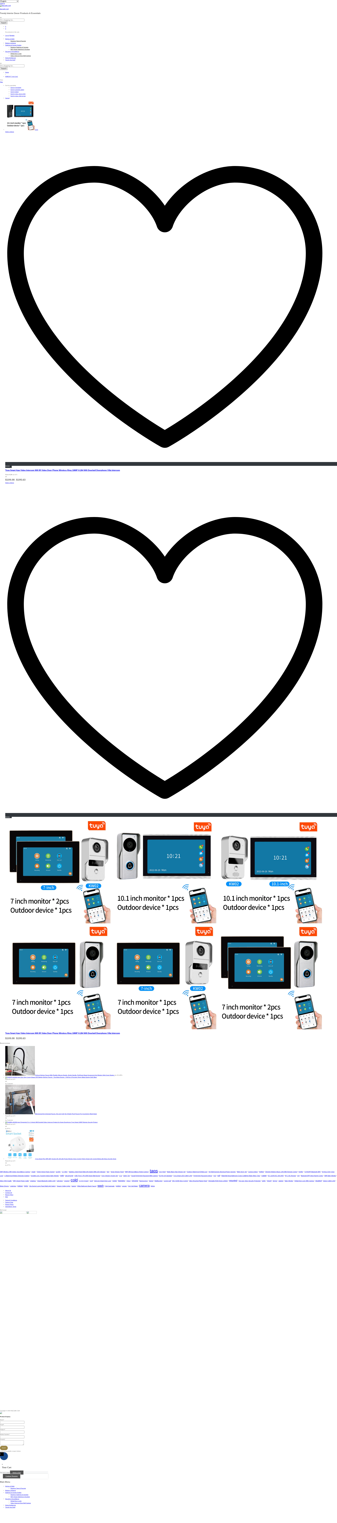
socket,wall (167, 1181)
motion (261, 1172)
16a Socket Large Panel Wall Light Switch (42, 1186)
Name (2, 1420)
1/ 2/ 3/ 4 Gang (83, 1181)
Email (2, 1424)
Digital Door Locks (16, 53)
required (66, 1181)
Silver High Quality (6, 1181)
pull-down (60, 1181)
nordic (301, 1172)
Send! (4, 1448)
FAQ (6, 1197)
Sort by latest (15, 91)
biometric (121, 1181)
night (62, 1176)
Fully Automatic (110, 1186)
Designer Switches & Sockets (19, 47)
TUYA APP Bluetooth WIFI (312, 1172)
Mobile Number (5, 1434)
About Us (8, 1190)
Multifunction (158, 1181)
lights (26, 1186)
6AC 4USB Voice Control (180, 1181)
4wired (151, 1181)
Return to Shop (17, 1472)
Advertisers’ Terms (10, 1206)
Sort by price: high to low (18, 96)
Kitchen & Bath (9, 1486)
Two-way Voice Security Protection (250, 1181)
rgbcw (128, 1181)
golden (118, 1186)
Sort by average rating (17, 89)
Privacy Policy (9, 1204)
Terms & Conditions (11, 1200)
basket (74, 1186)
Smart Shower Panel (117, 1172)
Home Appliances (10, 58)
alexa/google (69, 1175)
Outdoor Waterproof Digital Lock (197, 1172)
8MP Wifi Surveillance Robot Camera (136, 1172)
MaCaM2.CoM (4, 9)
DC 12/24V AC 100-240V (276, 1175)
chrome (135, 1181)
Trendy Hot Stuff (10, 60)
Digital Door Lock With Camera (304, 1181)
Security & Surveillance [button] (12, 51)
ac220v (58, 1172)
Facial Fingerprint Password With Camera (144, 1175)
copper (264, 1176)
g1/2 (214, 1175)
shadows (33, 1181)
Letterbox (13, 1186)
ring (298, 1175)
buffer (264, 1181)
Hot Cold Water (133, 1186)
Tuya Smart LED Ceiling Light (182, 1175)
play (108, 1172)
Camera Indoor (253, 1172)
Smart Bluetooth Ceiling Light (46, 1181)
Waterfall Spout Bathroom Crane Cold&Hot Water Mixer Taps (240, 1175)
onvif (91, 1181)
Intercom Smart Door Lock (102, 1181)
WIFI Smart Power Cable (21, 1181)
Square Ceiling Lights (63, 1186)
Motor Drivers (4, 1186)
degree (275, 1181)
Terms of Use (9, 1202)
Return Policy (9, 1194)
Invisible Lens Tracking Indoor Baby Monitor (45, 1175)
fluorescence (143, 1181)
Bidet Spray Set (242, 1172)
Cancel (7, 98)
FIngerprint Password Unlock (202, 1175)
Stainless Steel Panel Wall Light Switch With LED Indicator (87, 1172)
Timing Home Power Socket (45, 1172)
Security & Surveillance (12, 1499)
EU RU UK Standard (165, 1175)
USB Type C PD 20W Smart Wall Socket (87, 1175)
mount (269, 1181)
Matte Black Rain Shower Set (176, 1172)
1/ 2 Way (65, 1172)
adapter (281, 1181)
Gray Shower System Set (109, 1175)
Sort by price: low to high (18, 94)
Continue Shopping (12, 1476)
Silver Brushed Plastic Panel (198, 1181)
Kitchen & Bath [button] (9, 39)
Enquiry (2, 1439)
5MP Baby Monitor (330, 1175)
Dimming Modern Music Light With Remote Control (281, 1172)
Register (11, 35)
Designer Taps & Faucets (18, 41)
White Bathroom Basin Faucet (86, 1186)
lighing (153, 1186)
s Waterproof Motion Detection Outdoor (16, 1175)
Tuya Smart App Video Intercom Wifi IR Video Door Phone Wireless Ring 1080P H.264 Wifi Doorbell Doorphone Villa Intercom (62, 470)
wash (101, 1185)
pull (218, 1176)
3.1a (120, 1175)
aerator (124, 1186)
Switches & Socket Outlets (13, 1492)
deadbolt (318, 1181)
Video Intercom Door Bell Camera (21, 55)
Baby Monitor (289, 1181)
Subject (2, 1429)
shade (33, 1172)
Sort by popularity (16, 87)
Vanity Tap (126, 1175)
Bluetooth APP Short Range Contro (312, 1175)
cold (74, 1180)
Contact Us (8, 1192)
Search (3, 23)
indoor (20, 1186)
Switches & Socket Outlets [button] (13, 45)
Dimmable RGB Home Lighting (218, 1181)
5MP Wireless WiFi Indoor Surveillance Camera (15, 1172)
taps (154, 1170)
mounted (233, 1180)
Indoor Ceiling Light (329, 1181)
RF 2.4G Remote (290, 1175)
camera (144, 1185)
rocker (114, 1181)
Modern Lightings (10, 43)
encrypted (162, 1172)
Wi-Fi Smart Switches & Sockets (20, 49)
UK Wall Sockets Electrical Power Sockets (222, 1172)
